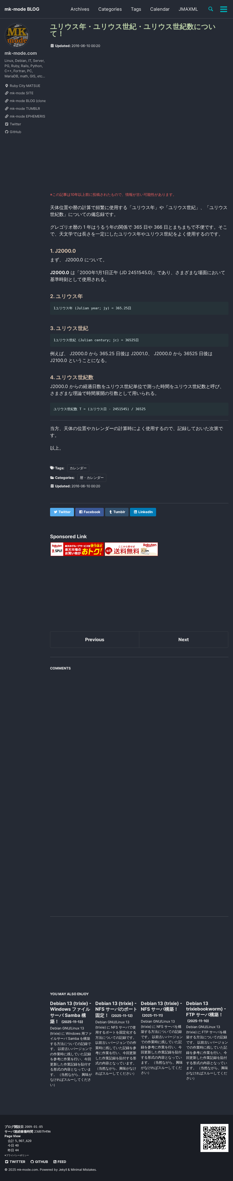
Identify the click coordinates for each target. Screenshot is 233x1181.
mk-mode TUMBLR (24, 108)
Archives (80, 9)
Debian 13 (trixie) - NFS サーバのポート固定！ (116, 1009)
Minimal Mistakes (83, 1169)
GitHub (15, 132)
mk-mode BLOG (22, 9)
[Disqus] (139, 730)
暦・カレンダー (92, 477)
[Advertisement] (139, 87)
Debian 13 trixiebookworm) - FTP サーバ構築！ (206, 1009)
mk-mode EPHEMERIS (27, 116)
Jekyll (63, 1169)
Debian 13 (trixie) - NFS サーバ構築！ (161, 1006)
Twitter (15, 124)
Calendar (160, 9)
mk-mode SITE (21, 93)
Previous (94, 639)
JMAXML (188, 9)
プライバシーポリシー (17, 1155)
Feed (61, 1162)
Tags (136, 9)
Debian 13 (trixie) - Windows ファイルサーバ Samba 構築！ (70, 1012)
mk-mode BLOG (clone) (27, 101)
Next (183, 639)
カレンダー (78, 468)
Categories (110, 9)
